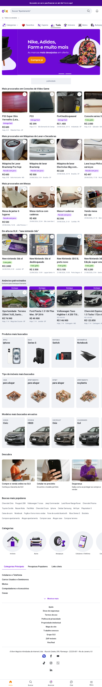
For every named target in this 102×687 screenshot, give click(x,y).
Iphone (53, 508)
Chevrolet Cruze (42, 508)
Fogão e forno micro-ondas (34, 513)
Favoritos (30, 25)
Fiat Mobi (30, 508)
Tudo (58, 25)
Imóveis (71, 25)
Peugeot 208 (20, 503)
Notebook (18, 513)
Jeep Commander (52, 503)
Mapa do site (51, 627)
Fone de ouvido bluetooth (57, 513)
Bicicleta (85, 513)
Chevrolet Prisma (89, 503)
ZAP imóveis (51, 639)
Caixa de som (7, 513)
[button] (51, 11)
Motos (5, 584)
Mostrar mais (53, 599)
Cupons (45, 25)
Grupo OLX (51, 635)
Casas (5, 593)
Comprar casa (45, 518)
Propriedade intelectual (51, 623)
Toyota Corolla (7, 508)
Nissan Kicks (20, 508)
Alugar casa (57, 518)
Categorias (11, 25)
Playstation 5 (86, 508)
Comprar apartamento (11, 518)
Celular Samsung (64, 508)
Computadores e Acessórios (15, 588)
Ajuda (51, 607)
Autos (84, 25)
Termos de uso (51, 615)
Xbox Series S (74, 513)
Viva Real (51, 642)
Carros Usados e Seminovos (15, 579)
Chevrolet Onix (7, 503)
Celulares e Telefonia (12, 575)
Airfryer (76, 508)
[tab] (14, 566)
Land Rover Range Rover (71, 503)
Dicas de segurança (51, 611)
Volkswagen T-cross (35, 503)
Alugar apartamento (30, 518)
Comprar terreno (70, 518)
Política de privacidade (51, 619)
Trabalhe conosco (51, 631)
